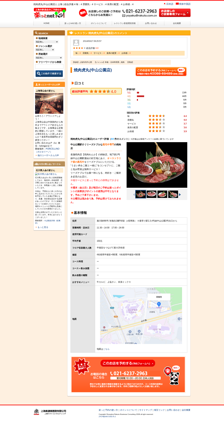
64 (112, 139)
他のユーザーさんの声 (48, 155)
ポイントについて (99, 23)
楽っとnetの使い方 (72, 23)
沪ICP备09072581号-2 (107, 416)
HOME (47, 23)
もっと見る (43, 227)
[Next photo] (180, 194)
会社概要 (177, 23)
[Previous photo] (134, 194)
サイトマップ (145, 410)
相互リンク (159, 410)
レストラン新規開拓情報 (125, 23)
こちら (106, 349)
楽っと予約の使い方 (108, 410)
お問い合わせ (151, 23)
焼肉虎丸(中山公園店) (93, 70)
